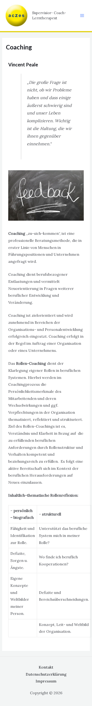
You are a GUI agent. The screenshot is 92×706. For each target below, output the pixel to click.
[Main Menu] (82, 15)
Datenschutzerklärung (46, 674)
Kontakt (46, 667)
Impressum (46, 681)
